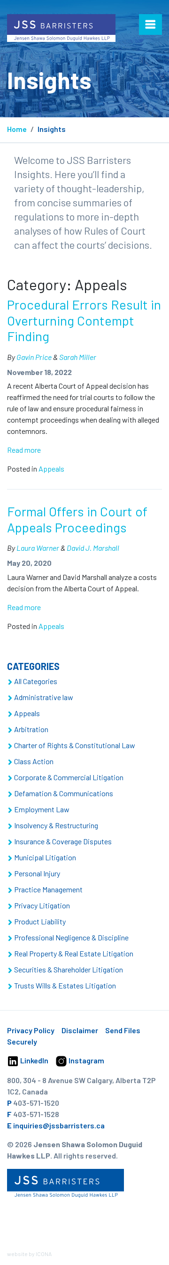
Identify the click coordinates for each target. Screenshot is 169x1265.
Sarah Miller (77, 356)
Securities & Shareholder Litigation (68, 969)
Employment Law (41, 809)
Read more (24, 449)
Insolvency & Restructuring (56, 825)
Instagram (85, 1060)
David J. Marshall (93, 547)
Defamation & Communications (63, 793)
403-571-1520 (36, 1102)
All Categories (35, 681)
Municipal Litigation (45, 857)
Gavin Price (34, 356)
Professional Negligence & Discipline (71, 937)
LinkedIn (33, 1060)
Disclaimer (79, 1030)
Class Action (34, 761)
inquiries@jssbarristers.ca (59, 1125)
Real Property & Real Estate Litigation (73, 953)
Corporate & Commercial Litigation (68, 777)
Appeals (51, 468)
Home (17, 128)
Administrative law (43, 697)
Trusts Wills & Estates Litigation (65, 985)
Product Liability (40, 921)
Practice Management (48, 889)
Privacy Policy (30, 1030)
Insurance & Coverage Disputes (63, 841)
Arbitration (31, 729)
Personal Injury (37, 873)
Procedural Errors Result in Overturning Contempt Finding (84, 320)
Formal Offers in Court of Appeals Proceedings (77, 519)
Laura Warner (37, 547)
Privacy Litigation (42, 905)
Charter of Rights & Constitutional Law (74, 745)
